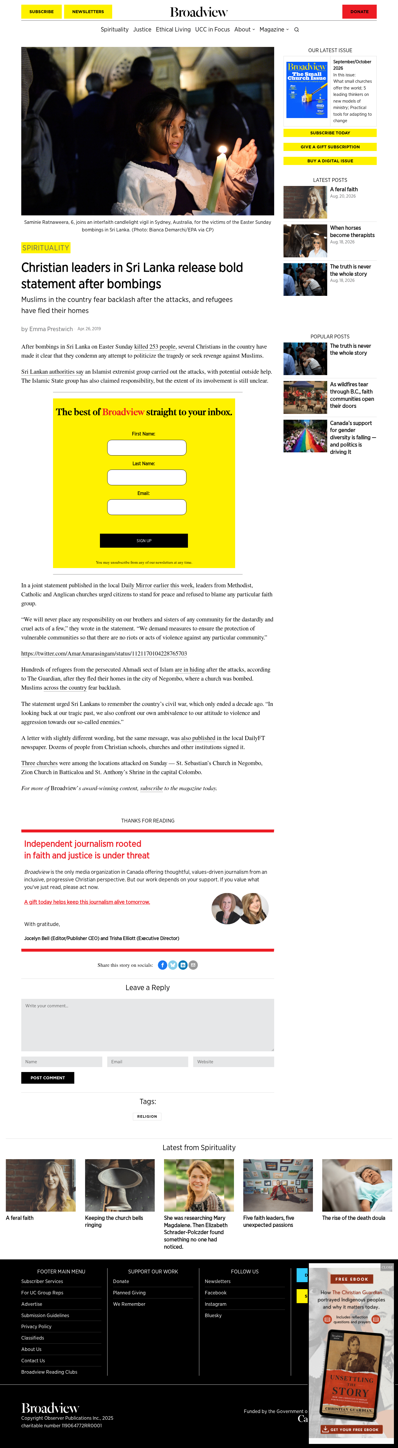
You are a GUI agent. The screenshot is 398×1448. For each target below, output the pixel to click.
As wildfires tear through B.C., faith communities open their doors (352, 395)
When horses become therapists (352, 231)
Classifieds (32, 1338)
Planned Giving (129, 1292)
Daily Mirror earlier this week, (157, 585)
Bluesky (213, 1315)
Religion (147, 1116)
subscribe (151, 788)
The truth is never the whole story (350, 270)
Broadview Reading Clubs (49, 1372)
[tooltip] (162, 965)
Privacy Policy (36, 1326)
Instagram (215, 1304)
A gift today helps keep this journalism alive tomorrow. (87, 902)
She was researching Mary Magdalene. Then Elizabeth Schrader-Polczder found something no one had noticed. (196, 1232)
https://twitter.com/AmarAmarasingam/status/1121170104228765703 (104, 653)
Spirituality (45, 247)
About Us (31, 1349)
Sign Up (144, 540)
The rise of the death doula (353, 1218)
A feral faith (344, 189)
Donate (121, 1281)
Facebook (216, 1292)
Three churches (39, 763)
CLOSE (387, 1267)
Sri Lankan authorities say (52, 371)
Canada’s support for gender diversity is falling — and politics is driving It (353, 437)
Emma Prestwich (51, 329)
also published (198, 738)
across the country (65, 687)
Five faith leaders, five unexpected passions (268, 1222)
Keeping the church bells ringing (114, 1222)
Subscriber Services (42, 1281)
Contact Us (33, 1360)
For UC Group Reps (42, 1292)
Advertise (31, 1304)
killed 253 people (154, 346)
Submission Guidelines (45, 1315)
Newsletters (217, 1281)
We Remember (129, 1304)
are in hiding (190, 669)
